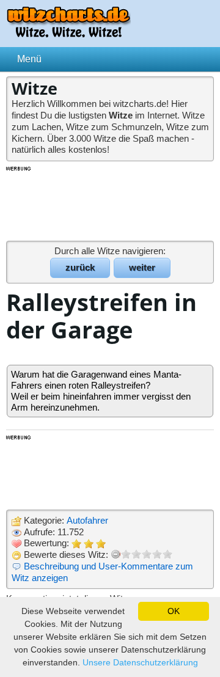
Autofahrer (87, 520)
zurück (80, 267)
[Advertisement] (110, 202)
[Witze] (68, 34)
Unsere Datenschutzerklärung (140, 662)
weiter (142, 267)
